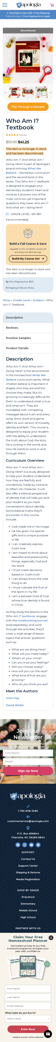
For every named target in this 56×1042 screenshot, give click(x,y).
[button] (6, 92)
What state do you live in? (20, 1013)
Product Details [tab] (17, 348)
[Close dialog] (51, 937)
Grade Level (21, 300)
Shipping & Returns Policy (21, 288)
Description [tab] (14, 317)
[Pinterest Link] (38, 845)
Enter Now (28, 1029)
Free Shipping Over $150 (21, 281)
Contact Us (28, 859)
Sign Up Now (28, 771)
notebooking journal (33, 620)
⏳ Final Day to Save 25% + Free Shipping (28, 13)
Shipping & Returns (28, 872)
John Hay (12, 698)
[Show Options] (48, 1018)
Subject (38, 300)
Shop (6, 300)
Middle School (28, 910)
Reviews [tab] (12, 327)
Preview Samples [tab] (18, 338)
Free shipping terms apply (36, 16)
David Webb (15, 705)
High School (28, 917)
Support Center (28, 865)
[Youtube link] (31, 845)
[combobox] (27, 1018)
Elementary (28, 903)
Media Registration (28, 879)
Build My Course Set (26, 258)
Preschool (28, 897)
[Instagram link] (24, 845)
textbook (28, 616)
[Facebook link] (18, 845)
